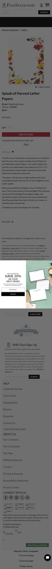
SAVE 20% (13, 294)
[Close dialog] (50, 262)
